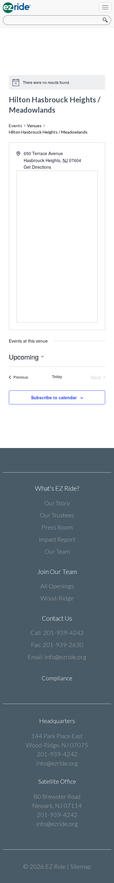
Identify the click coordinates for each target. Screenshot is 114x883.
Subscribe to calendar (54, 397)
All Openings (57, 585)
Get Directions (37, 167)
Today (57, 376)
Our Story (57, 502)
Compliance (57, 678)
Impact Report (57, 539)
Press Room (57, 527)
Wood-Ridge (57, 598)
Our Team (57, 551)
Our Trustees (57, 515)
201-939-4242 (63, 632)
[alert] (46, 82)
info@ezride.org (65, 656)
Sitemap (80, 866)
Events (15, 125)
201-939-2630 (63, 644)
